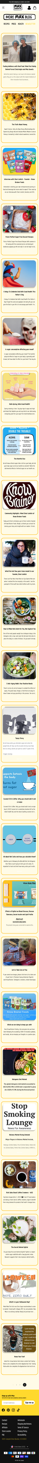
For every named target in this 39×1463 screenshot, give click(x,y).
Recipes (7, 24)
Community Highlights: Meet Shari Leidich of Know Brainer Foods (19, 515)
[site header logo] (18, 7)
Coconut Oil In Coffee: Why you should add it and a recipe (19, 800)
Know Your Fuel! (19, 1356)
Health (21, 24)
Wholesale (21, 1420)
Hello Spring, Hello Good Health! (19, 404)
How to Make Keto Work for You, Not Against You (20, 629)
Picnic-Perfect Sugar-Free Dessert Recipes (19, 237)
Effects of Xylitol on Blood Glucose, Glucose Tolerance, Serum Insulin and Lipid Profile (19, 913)
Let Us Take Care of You (19, 970)
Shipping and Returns (25, 1424)
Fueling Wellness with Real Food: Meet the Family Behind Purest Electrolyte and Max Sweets (19, 67)
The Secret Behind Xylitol (19, 1247)
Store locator (6, 1431)
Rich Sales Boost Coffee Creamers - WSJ (19, 1192)
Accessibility (22, 1435)
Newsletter (30, 24)
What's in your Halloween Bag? (19, 1302)
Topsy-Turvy (19, 738)
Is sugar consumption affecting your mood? (19, 349)
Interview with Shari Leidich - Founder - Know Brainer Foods (19, 180)
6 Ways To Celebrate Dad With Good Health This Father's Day (19, 293)
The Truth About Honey (19, 124)
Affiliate (4, 1427)
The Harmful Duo (19, 459)
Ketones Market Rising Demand (19, 1135)
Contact (4, 1420)
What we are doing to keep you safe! (19, 1024)
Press (14, 24)
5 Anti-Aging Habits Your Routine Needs (19, 683)
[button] (29, 1402)
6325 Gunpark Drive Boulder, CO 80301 (14, 1439)
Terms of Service (23, 1427)
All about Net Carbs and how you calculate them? (19, 856)
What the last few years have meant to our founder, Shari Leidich (19, 572)
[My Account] (29, 7)
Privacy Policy (22, 1431)
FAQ (3, 1435)
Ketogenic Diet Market (19, 1079)
